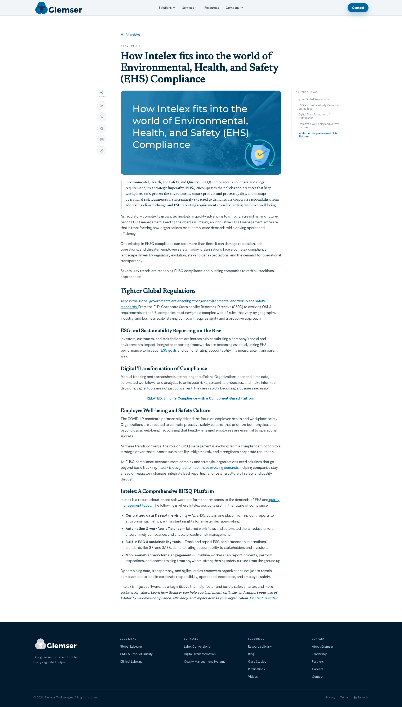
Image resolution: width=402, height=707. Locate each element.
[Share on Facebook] (101, 128)
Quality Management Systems (204, 662)
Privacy (330, 697)
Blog (251, 654)
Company (233, 8)
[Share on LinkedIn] (101, 105)
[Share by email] (101, 139)
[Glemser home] (59, 7)
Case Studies (257, 662)
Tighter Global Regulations (312, 99)
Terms (344, 697)
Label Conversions (197, 646)
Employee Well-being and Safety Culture (319, 125)
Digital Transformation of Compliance (314, 116)
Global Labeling (131, 646)
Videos (253, 677)
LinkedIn (363, 697)
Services (188, 8)
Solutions (165, 8)
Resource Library (260, 646)
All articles (133, 34)
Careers (317, 669)
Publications (256, 669)
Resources (212, 8)
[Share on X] (101, 117)
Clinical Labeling (131, 662)
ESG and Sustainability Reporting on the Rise (319, 107)
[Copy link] (101, 150)
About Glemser (322, 646)
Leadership (319, 654)
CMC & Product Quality (136, 654)
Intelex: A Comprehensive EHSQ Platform (318, 134)
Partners (318, 662)
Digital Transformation (200, 654)
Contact (358, 8)
